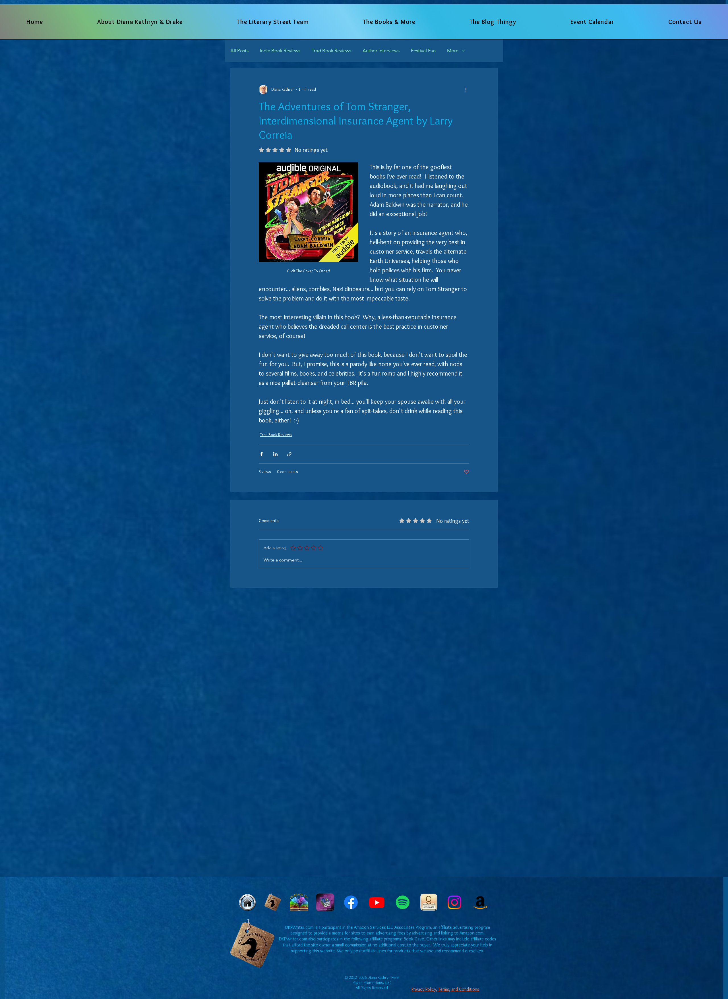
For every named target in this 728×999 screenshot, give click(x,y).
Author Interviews (381, 50)
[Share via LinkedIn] (275, 454)
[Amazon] (480, 902)
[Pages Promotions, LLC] (325, 902)
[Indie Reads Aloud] (299, 902)
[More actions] (465, 89)
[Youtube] (377, 902)
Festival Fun (423, 50)
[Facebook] (351, 902)
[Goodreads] (428, 902)
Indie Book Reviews (280, 50)
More (452, 50)
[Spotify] (403, 902)
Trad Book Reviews (331, 50)
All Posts (239, 50)
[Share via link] (289, 454)
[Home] (247, 902)
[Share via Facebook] (261, 454)
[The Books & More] (273, 902)
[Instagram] (454, 902)
